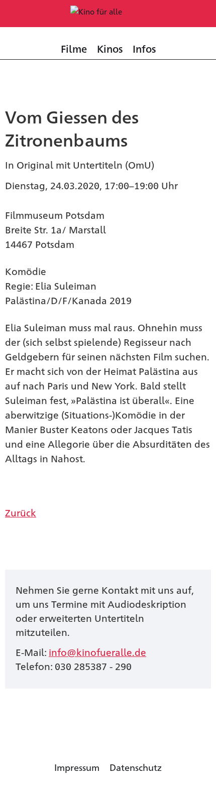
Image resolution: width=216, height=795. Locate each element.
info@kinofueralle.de (97, 651)
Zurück (20, 512)
